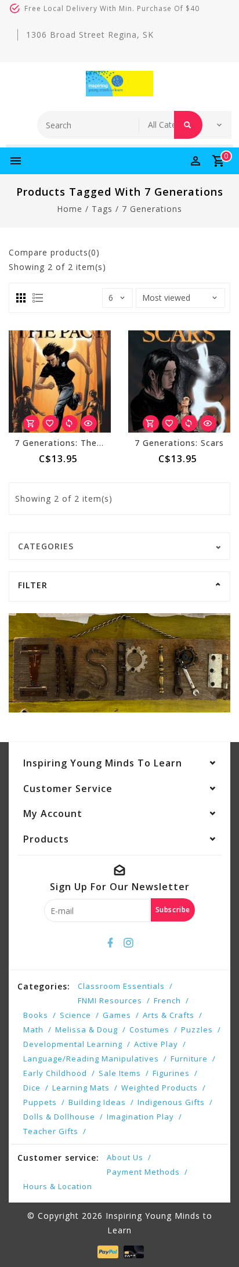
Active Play (156, 1044)
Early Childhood (55, 1073)
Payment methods (143, 1172)
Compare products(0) (54, 252)
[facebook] (110, 943)
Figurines (171, 1073)
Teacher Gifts (50, 1131)
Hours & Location (57, 1186)
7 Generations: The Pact (67, 442)
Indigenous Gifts (171, 1102)
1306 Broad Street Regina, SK (90, 34)
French (167, 1000)
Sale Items (120, 1073)
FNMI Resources (110, 1000)
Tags (102, 208)
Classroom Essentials (121, 986)
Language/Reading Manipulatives (91, 1058)
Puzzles (197, 1029)
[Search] (188, 125)
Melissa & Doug (86, 1029)
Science (75, 1015)
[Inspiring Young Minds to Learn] (119, 83)
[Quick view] (89, 423)
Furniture (189, 1058)
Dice (32, 1087)
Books (35, 1015)
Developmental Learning (72, 1044)
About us (125, 1157)
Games (117, 1015)
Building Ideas (97, 1102)
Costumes (149, 1029)
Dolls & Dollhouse (59, 1116)
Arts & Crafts (168, 1015)
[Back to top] (215, 1238)
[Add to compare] (69, 423)
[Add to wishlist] (50, 423)
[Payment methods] (106, 1251)
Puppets (40, 1102)
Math (33, 1029)
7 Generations (152, 208)
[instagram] (128, 943)
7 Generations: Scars (179, 442)
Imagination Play (140, 1116)
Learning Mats (81, 1087)
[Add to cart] (31, 423)
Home (69, 208)
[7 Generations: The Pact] (60, 381)
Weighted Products (159, 1087)
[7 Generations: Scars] (179, 381)
